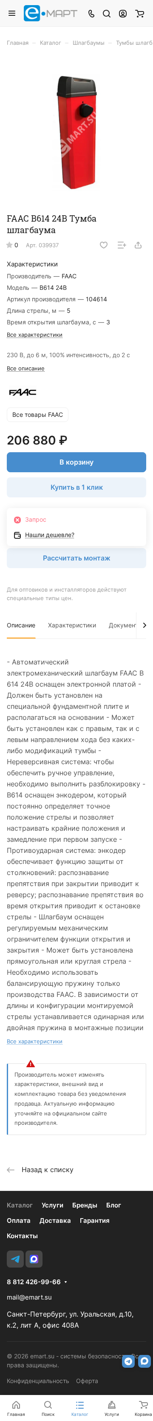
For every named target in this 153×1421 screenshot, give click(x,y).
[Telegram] (15, 1259)
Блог (113, 1205)
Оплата (19, 1220)
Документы (125, 625)
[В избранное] (104, 245)
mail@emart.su (29, 1297)
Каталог (20, 1205)
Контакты (22, 1236)
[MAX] (34, 1259)
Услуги (52, 1205)
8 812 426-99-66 (34, 1282)
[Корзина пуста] (139, 13)
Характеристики (72, 625)
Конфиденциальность (38, 1380)
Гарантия (95, 1220)
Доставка (55, 1220)
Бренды (84, 1205)
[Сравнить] (122, 245)
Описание (21, 625)
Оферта (87, 1380)
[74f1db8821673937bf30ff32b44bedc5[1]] (76, 132)
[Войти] (123, 13)
